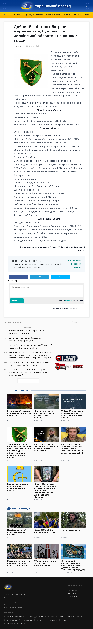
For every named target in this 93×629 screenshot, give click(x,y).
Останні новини (12, 322)
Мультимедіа (67, 572)
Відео (38, 537)
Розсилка (72, 597)
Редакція (72, 590)
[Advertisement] (72, 338)
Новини (6, 15)
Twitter (77, 267)
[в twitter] (60, 277)
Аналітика (18, 15)
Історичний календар (15, 623)
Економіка (41, 620)
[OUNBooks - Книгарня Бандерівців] (72, 358)
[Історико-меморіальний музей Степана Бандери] (81, 366)
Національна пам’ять (72, 15)
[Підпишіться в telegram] (39, 277)
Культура (53, 620)
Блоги (63, 620)
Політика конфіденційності (13, 608)
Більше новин (28, 381)
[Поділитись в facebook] (18, 277)
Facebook (76, 264)
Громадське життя (34, 15)
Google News (74, 260)
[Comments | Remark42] (46, 297)
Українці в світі (53, 15)
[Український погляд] (8, 587)
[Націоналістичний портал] (63, 366)
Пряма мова (11, 620)
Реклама (72, 593)
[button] (4, 6)
